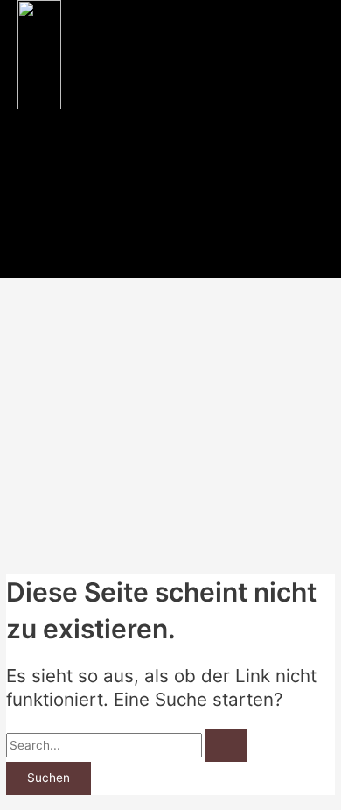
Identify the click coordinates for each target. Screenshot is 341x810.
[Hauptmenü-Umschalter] (47, 261)
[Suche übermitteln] (226, 746)
